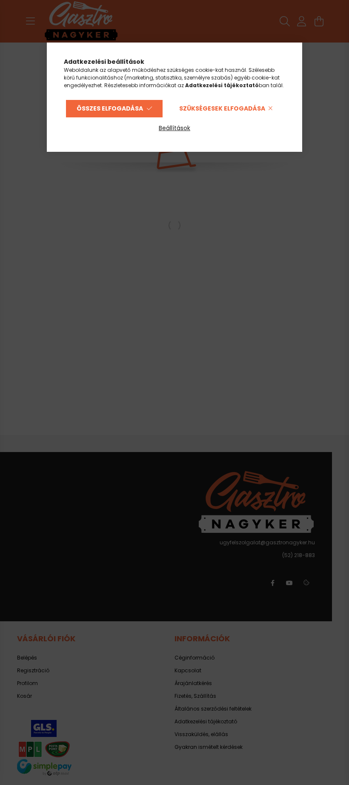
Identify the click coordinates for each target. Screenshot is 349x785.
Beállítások (174, 128)
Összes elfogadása (110, 108)
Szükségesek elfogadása (222, 108)
